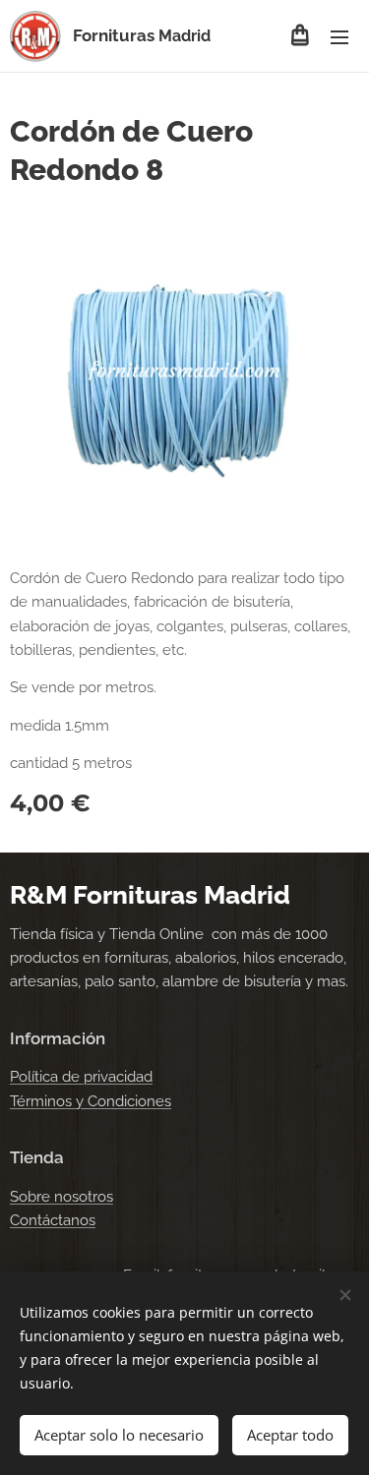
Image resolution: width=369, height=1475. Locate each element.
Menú (339, 36)
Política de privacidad (81, 1077)
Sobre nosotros (61, 1197)
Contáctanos (52, 1220)
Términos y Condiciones (90, 1101)
